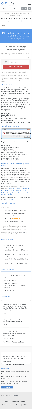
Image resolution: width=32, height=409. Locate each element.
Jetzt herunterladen (16, 67)
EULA (23, 233)
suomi (25, 190)
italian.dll (7, 283)
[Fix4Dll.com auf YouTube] (29, 8)
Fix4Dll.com (15, 395)
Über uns (18, 405)
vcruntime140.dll (9, 245)
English (10, 194)
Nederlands (25, 189)
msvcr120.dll (8, 250)
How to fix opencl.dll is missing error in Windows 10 (13, 377)
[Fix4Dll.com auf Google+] (26, 8)
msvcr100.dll (8, 254)
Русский (25, 192)
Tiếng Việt (13, 192)
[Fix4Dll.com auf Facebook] (22, 8)
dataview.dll (8, 276)
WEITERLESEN (6, 387)
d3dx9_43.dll (8, 263)
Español (11, 189)
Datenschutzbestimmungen (7, 235)
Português (4, 190)
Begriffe (7, 401)
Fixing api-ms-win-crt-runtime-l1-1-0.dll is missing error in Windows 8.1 (14, 382)
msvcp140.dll (8, 259)
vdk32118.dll (8, 286)
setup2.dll (7, 280)
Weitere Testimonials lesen (15, 342)
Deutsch (17, 189)
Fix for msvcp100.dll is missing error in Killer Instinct (15, 372)
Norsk (20, 192)
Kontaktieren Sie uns (7, 405)
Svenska (3, 194)
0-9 (2, 18)
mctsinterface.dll (9, 290)
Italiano (11, 190)
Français (18, 190)
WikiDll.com (9, 199)
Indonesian (4, 192)
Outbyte (17, 232)
